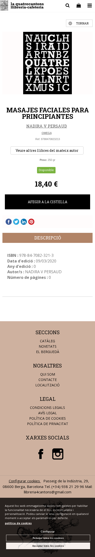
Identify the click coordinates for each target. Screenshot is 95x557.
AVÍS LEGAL (47, 413)
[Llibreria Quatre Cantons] (22, 6)
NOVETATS (48, 346)
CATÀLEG (47, 341)
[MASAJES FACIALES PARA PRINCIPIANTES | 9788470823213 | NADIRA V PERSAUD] (47, 63)
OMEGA (47, 132)
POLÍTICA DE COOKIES (47, 418)
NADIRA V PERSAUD (46, 126)
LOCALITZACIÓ (47, 385)
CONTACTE (47, 379)
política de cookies (18, 523)
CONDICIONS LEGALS (47, 407)
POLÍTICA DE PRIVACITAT (47, 423)
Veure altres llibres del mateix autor (47, 150)
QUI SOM (47, 374)
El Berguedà (47, 351)
